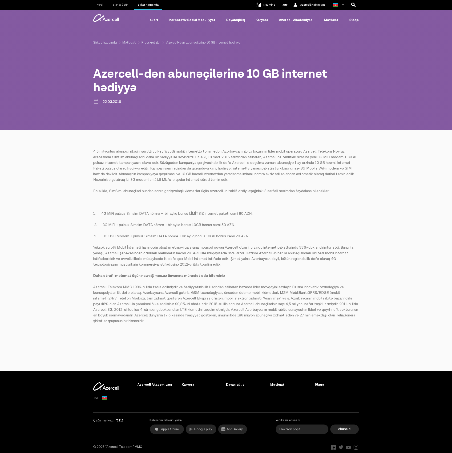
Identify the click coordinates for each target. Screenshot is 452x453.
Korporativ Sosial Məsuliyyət (192, 20)
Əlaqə (354, 20)
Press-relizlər (151, 42)
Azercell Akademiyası (296, 20)
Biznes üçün (121, 5)
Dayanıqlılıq (235, 20)
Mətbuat (331, 20)
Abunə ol (344, 429)
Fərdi (100, 5)
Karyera (262, 20)
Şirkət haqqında (148, 5)
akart (154, 20)
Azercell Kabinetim (312, 5)
